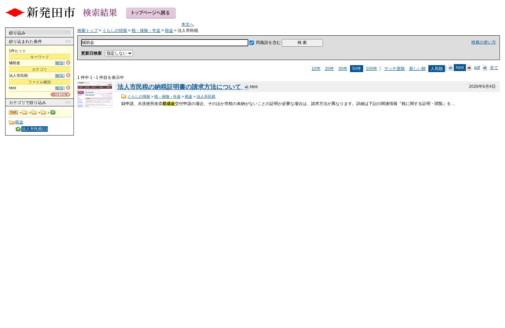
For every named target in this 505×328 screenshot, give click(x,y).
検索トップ (14, 112)
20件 (329, 68)
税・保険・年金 (34, 112)
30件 (342, 68)
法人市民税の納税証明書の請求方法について (180, 86)
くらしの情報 (25, 112)
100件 (371, 68)
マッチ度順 (394, 68)
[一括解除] (60, 94)
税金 (43, 112)
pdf (477, 67)
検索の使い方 (483, 42)
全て (494, 67)
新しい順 (417, 68)
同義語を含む (268, 42)
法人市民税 (206, 96)
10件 (316, 68)
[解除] (60, 63)
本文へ (187, 24)
